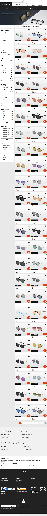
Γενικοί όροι (3, 508)
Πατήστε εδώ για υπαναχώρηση (8, 506)
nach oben (43, 505)
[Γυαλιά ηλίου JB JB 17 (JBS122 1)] (23, 410)
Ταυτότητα (2, 510)
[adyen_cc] (1, 489)
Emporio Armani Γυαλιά (5, 450)
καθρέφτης (4, 149)
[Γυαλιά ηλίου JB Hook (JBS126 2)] (23, 181)
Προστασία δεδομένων (9, 508)
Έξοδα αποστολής (19, 481)
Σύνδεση (33, 5)
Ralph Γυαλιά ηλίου (25, 437)
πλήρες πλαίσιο (5, 87)
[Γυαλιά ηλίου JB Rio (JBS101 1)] (23, 345)
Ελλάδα (40, 0)
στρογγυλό (4, 68)
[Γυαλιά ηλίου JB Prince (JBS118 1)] (23, 99)
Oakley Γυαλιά (3, 446)
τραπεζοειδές (5, 105)
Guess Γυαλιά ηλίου (25, 436)
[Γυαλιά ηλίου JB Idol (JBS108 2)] (23, 132)
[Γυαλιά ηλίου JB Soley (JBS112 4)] (23, 50)
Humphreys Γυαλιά (4, 447)
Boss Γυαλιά (26, 447)
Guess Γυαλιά (26, 446)
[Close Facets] (7, 26)
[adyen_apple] (13, 489)
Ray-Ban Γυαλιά (4, 445)
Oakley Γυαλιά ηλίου (5, 434)
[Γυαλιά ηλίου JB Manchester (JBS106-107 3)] (23, 394)
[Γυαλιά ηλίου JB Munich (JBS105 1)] (23, 361)
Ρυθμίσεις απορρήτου (4, 480)
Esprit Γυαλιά (26, 450)
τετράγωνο (4, 103)
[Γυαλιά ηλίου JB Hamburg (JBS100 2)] (23, 197)
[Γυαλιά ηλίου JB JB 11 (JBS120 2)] (23, 67)
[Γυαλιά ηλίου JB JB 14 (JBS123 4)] (23, 377)
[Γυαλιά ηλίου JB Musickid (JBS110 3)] (23, 34)
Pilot (3, 70)
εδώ (37, 465)
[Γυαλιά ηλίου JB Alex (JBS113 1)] (23, 296)
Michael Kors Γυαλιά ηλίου (27, 434)
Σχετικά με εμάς (4, 478)
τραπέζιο (4, 72)
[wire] (3, 491)
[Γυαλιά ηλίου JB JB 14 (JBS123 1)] (23, 148)
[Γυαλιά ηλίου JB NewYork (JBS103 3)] (23, 263)
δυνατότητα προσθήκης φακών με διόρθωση (7, 146)
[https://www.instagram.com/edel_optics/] (43, 489)
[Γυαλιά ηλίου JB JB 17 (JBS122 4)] (23, 230)
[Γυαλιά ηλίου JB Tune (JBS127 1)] (23, 116)
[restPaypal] (10, 489)
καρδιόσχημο (5, 97)
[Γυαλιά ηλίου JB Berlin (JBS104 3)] (23, 279)
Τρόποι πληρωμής (19, 480)
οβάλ (3, 99)
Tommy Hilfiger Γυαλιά (28, 449)
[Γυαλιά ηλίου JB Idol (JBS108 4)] (23, 214)
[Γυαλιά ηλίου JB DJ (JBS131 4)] (23, 165)
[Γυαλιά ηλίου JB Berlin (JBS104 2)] (23, 83)
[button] (6, 4)
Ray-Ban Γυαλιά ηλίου (5, 433)
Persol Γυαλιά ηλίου (4, 436)
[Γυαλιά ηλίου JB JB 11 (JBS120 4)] (23, 312)
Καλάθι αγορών (40, 5)
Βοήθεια (33, 478)
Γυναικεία (4, 40)
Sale (3, 50)
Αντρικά (4, 42)
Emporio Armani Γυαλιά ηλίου (27, 433)
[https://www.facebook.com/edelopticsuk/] (41, 489)
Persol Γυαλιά (26, 445)
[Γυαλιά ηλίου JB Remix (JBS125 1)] (23, 247)
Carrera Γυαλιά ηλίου (5, 437)
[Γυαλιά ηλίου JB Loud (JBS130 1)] (23, 328)
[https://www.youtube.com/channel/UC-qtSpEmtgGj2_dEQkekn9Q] (45, 489)
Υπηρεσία (18, 478)
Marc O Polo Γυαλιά (5, 449)
